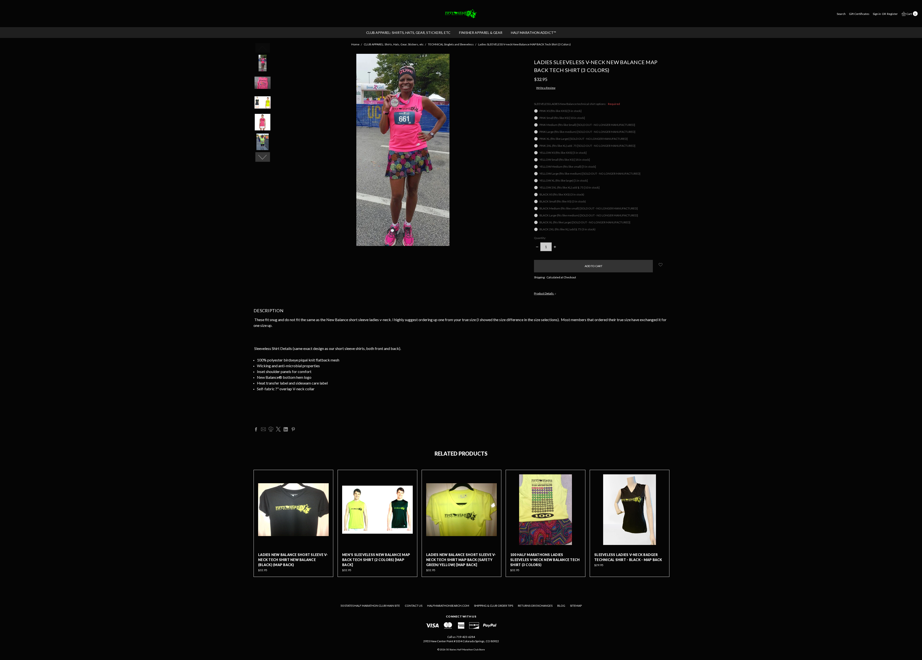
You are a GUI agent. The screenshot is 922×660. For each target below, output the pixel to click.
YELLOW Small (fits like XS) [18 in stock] (565, 159)
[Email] (263, 429)
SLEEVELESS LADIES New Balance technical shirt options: (577, 104)
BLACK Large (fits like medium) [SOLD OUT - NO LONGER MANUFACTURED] (589, 215)
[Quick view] (325, 478)
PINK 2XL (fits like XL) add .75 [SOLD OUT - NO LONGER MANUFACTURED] (587, 145)
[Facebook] (256, 429)
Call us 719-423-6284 (461, 637)
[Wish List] (325, 488)
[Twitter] (278, 429)
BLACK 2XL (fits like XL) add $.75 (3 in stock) (567, 229)
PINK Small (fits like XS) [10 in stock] (562, 118)
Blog (561, 605)
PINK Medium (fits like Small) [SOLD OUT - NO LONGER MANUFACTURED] (587, 125)
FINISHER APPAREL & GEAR (480, 33)
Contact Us (413, 605)
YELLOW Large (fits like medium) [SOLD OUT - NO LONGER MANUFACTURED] (590, 173)
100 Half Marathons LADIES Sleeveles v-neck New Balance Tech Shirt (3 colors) (545, 560)
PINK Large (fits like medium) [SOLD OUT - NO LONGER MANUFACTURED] (587, 132)
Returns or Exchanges (535, 605)
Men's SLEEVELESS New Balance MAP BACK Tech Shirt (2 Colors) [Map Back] (376, 560)
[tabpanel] (293, 523)
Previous (262, 48)
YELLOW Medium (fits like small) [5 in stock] (568, 166)
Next (262, 157)
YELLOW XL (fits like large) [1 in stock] (564, 180)
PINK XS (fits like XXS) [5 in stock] (561, 111)
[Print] (270, 429)
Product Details (544, 293)
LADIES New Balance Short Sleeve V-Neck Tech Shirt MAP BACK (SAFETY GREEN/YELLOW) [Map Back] (461, 560)
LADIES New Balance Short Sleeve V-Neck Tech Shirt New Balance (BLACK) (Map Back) (293, 560)
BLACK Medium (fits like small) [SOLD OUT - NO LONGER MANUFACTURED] (589, 208)
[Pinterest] (293, 429)
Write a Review (545, 88)
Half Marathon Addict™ (533, 33)
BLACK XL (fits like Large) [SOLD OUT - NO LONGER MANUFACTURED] (585, 222)
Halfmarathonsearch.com (448, 605)
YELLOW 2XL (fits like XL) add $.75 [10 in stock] (570, 187)
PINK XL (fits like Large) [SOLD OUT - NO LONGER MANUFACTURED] (584, 139)
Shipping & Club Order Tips (493, 605)
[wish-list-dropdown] (660, 264)
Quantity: (540, 238)
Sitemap (576, 605)
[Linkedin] (285, 429)
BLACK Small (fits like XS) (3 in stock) (563, 201)
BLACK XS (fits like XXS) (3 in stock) (562, 194)
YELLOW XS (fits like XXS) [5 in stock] (563, 152)
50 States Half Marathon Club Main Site (370, 605)
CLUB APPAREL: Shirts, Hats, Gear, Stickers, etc (408, 33)
